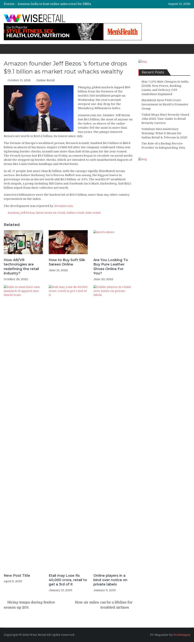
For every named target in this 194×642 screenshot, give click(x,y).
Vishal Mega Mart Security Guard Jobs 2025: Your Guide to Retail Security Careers (165, 119)
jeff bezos (27, 212)
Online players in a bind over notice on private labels (110, 580)
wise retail (92, 212)
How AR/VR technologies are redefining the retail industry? (21, 266)
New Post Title (17, 575)
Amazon (13, 212)
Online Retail (45, 80)
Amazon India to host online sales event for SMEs (54, 4)
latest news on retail (50, 212)
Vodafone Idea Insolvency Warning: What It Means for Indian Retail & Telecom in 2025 (164, 133)
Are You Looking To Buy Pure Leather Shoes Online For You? (110, 266)
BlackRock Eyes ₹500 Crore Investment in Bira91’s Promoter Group (165, 104)
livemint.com (63, 206)
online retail (75, 212)
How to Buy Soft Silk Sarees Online (67, 262)
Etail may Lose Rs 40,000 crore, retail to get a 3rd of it (68, 580)
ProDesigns (182, 634)
